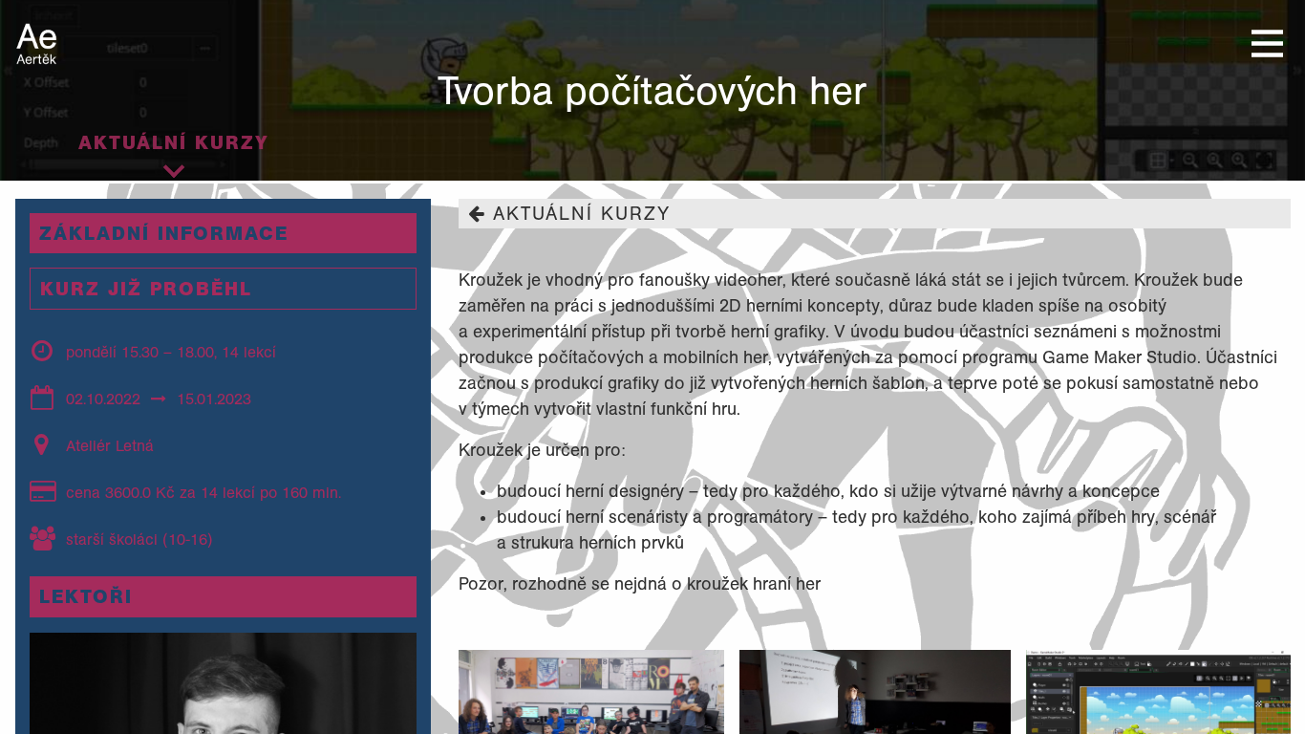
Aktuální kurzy (173, 142)
